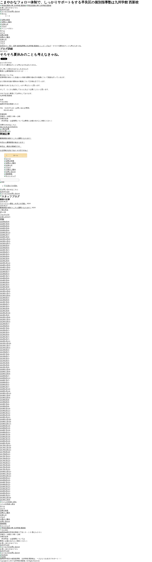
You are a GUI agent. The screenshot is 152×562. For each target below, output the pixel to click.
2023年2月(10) (5, 313)
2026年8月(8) (4, 222)
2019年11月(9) (5, 395)
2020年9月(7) (4, 376)
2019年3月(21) (5, 413)
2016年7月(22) (5, 482)
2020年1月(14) (5, 391)
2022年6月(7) (4, 330)
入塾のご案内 (5, 519)
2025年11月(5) (5, 241)
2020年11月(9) (5, 371)
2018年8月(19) (5, 428)
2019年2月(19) (5, 415)
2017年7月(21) (5, 456)
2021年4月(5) (4, 361)
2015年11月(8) (5, 500)
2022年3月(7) (4, 337)
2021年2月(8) (4, 365)
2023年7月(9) (4, 302)
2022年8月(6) (4, 326)
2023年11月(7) (5, 293)
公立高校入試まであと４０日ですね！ (14, 150)
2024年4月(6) (4, 282)
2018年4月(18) (5, 437)
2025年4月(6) (4, 256)
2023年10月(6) (5, 295)
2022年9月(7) (4, 324)
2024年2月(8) (4, 287)
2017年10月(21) (5, 450)
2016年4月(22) (5, 489)
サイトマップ (5, 526)
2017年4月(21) (5, 463)
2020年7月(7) (4, 380)
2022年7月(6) (4, 328)
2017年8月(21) (5, 454)
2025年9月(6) (4, 245)
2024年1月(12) (5, 289)
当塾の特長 (4, 510)
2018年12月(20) (5, 419)
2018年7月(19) (5, 430)
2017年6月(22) (5, 458)
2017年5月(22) (5, 460)
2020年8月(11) (5, 378)
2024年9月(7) (4, 272)
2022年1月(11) (5, 341)
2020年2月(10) (5, 389)
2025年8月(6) (4, 248)
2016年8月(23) (5, 480)
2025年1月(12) (5, 263)
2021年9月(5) (4, 350)
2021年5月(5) (4, 358)
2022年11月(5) (5, 319)
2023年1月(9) (4, 315)
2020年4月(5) (4, 384)
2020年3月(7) (4, 387)
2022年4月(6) (4, 335)
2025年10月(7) (5, 243)
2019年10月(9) (5, 397)
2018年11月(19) (5, 421)
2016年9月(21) (5, 478)
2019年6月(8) (4, 406)
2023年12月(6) (5, 291)
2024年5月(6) (4, 280)
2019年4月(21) (5, 411)
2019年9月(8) (4, 400)
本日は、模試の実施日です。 (11, 146)
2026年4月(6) (4, 230)
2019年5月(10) (5, 408)
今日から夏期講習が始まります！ (12, 142)
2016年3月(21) (5, 491)
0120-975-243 (4, 9)
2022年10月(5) (5, 321)
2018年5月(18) (5, 434)
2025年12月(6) (5, 239)
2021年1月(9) (4, 367)
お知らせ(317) (5, 217)
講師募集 (3, 523)
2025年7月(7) (4, 250)
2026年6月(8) (4, 226)
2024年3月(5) (4, 285)
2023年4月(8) (4, 308)
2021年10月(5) (5, 348)
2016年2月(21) (5, 493)
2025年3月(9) (4, 258)
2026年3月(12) (5, 232)
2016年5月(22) (5, 487)
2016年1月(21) (5, 495)
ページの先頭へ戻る (7, 504)
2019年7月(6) (4, 404)
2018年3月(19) (5, 439)
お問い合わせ (5, 521)
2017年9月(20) (5, 452)
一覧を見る (4, 210)
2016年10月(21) (5, 476)
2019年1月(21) (5, 417)
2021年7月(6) (4, 354)
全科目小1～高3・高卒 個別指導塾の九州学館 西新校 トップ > (23, 46)
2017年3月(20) (5, 465)
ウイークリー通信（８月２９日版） (13, 203)
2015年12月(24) (5, 497)
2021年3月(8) (4, 363)
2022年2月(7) (4, 339)
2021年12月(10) (5, 343)
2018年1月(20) (5, 443)
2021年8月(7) (4, 352)
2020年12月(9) (5, 369)
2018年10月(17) (5, 424)
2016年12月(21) (5, 471)
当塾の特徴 (4, 35)
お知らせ (3, 39)
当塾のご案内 (5, 37)
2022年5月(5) (4, 332)
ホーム (2, 31)
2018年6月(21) (5, 432)
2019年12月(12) (5, 393)
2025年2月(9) (4, 261)
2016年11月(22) (5, 474)
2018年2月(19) (5, 441)
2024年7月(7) (4, 276)
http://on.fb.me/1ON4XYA (9, 127)
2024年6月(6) (4, 278)
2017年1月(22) (5, 469)
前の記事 (6, 129)
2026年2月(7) (4, 235)
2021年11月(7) (5, 345)
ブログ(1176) (4, 215)
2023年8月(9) (4, 300)
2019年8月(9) (4, 402)
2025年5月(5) (4, 254)
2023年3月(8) (4, 311)
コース (2, 33)
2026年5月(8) (4, 228)
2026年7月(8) (4, 224)
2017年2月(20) (5, 467)
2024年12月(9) (5, 265)
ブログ (2, 41)
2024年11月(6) (5, 267)
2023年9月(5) (4, 298)
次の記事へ (4, 131)
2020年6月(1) (4, 382)
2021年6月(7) (4, 356)
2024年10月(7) (5, 269)
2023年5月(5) (4, 306)
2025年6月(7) (4, 252)
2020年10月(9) (5, 374)
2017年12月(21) (5, 445)
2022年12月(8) (5, 317)
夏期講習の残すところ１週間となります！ (15, 138)
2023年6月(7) (4, 304)
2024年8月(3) (4, 274)
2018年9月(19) (5, 426)
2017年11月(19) (5, 447)
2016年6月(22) (5, 484)
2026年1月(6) (4, 237)
